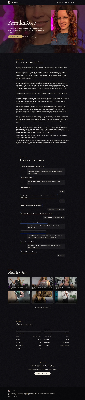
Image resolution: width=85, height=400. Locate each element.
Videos (67, 2)
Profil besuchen (42, 373)
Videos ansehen (15, 36)
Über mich (60, 2)
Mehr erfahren (29, 36)
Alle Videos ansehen (42, 307)
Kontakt (74, 2)
